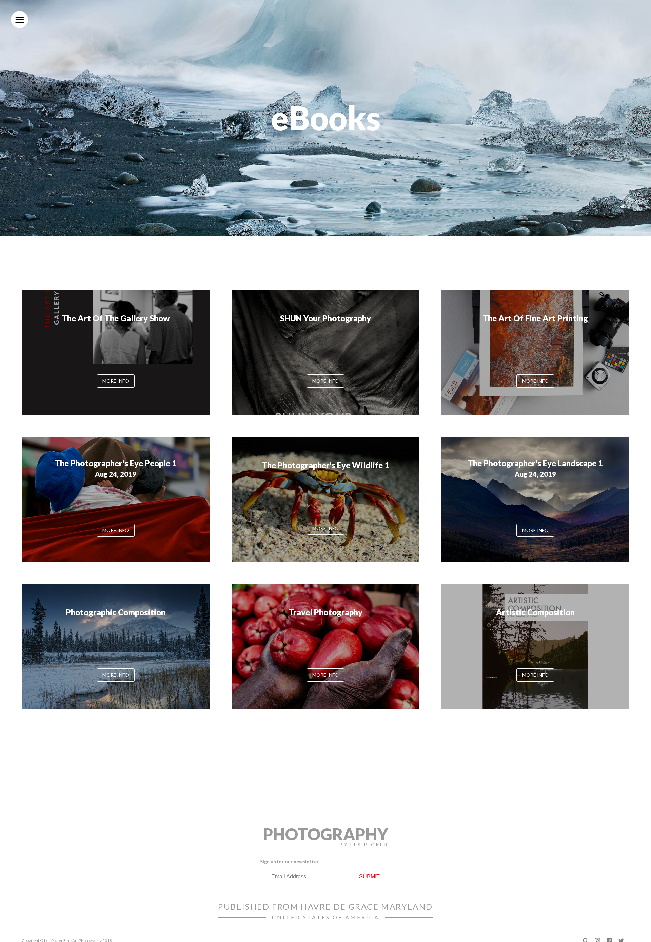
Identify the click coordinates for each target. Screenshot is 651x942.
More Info (115, 381)
